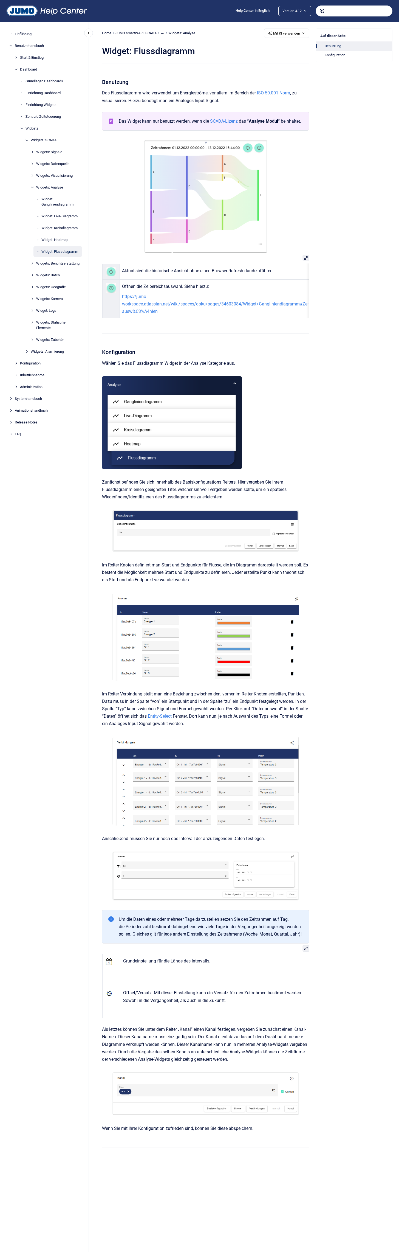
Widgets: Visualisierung (54, 175)
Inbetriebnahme (32, 375)
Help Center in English (253, 11)
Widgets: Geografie (51, 287)
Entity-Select (160, 716)
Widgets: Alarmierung (47, 351)
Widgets (32, 128)
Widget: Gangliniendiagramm (57, 202)
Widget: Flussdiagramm (59, 251)
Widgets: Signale (49, 152)
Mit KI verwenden (286, 33)
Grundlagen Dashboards (44, 81)
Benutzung (333, 46)
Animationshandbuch (31, 410)
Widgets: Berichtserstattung (58, 263)
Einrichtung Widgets (41, 105)
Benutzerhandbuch (29, 46)
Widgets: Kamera (49, 299)
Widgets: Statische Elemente (51, 325)
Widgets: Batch (48, 275)
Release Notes (26, 422)
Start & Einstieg (32, 57)
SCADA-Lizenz (224, 121)
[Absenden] (322, 11)
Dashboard (28, 69)
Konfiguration (30, 363)
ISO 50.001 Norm (273, 93)
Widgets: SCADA (43, 140)
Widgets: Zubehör (50, 340)
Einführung (23, 34)
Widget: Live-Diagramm (59, 216)
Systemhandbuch (28, 399)
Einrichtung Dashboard (43, 93)
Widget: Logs (46, 310)
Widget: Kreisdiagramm (59, 228)
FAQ (18, 434)
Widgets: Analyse (49, 187)
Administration (31, 387)
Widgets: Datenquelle (52, 164)
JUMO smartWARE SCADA (136, 33)
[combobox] (354, 11)
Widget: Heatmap (54, 240)
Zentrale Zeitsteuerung (43, 116)
